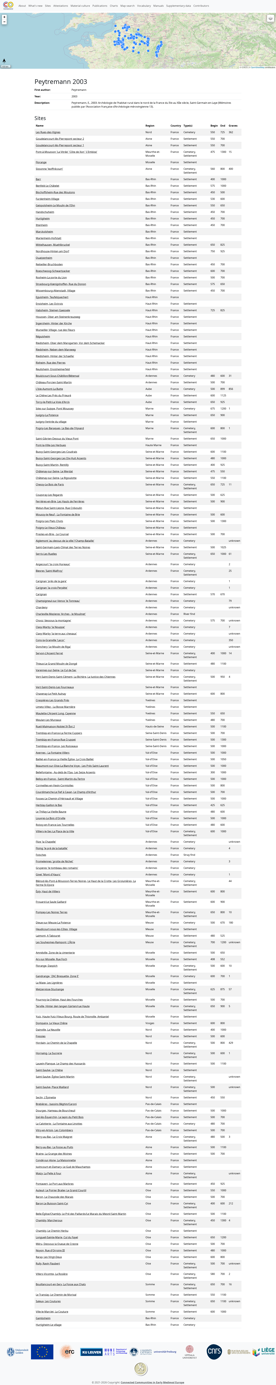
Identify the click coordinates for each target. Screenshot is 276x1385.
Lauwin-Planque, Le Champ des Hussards (60, 1063)
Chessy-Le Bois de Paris (50, 484)
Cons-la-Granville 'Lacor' (50, 640)
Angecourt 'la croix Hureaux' (53, 564)
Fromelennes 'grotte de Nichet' (54, 861)
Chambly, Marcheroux (49, 1220)
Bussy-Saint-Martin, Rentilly (52, 465)
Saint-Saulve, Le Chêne (49, 1070)
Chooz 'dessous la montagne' (53, 620)
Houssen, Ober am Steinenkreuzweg (58, 317)
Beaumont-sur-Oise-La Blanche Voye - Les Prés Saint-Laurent (72, 766)
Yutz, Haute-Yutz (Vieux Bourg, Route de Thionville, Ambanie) (72, 1016)
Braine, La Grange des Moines (54, 1153)
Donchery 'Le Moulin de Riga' (53, 646)
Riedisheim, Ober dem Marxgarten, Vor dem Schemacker (70, 343)
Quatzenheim (44, 258)
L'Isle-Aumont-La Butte (49, 389)
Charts (114, 6)
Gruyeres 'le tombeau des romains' (57, 868)
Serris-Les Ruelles (46, 554)
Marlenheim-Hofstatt (48, 238)
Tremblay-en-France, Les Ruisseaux (57, 746)
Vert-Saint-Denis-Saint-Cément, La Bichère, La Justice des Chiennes (75, 677)
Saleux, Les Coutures (48, 1301)
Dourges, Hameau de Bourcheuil (55, 1110)
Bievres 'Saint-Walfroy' (49, 571)
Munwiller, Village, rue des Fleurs (55, 330)
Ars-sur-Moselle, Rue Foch (51, 959)
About (22, 6)
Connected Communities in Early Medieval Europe (152, 1382)
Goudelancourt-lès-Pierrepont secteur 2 (60, 138)
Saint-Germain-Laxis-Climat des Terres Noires (63, 547)
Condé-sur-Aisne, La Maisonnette (56, 1160)
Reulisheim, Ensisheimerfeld (53, 369)
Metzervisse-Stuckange (50, 989)
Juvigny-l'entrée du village (51, 421)
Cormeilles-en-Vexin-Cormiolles (54, 785)
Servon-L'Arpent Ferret (49, 653)
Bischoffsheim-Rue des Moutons (55, 192)
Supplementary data (178, 6)
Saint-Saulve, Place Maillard (52, 1087)
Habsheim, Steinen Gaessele (53, 310)
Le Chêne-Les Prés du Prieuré (53, 395)
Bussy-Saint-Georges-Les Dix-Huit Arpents (61, 458)
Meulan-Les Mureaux (48, 720)
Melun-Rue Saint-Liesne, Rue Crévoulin (59, 508)
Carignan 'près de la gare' (51, 581)
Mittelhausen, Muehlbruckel (53, 244)
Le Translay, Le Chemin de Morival (56, 1294)
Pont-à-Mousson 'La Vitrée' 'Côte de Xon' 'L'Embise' (66, 152)
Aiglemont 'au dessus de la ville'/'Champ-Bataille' (65, 540)
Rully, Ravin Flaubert (48, 1263)
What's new (35, 6)
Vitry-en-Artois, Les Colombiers (54, 1130)
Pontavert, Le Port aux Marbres (55, 1184)
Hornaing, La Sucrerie (49, 1053)
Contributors (201, 6)
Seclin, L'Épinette (46, 1097)
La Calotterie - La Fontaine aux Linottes (59, 1123)
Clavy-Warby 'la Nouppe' (50, 627)
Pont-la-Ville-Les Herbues (51, 445)
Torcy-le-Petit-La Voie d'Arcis (53, 402)
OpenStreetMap (257, 67)
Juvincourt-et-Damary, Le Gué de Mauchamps (63, 1167)
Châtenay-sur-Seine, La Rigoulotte (56, 478)
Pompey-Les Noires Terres (51, 912)
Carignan (41, 594)
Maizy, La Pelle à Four (48, 1173)
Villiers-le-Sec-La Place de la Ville (55, 831)
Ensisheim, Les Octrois (49, 303)
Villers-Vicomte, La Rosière (52, 1274)
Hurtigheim (43, 218)
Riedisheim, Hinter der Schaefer (55, 356)
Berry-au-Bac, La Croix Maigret (54, 1137)
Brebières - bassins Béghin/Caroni (56, 1104)
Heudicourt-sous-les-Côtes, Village (56, 929)
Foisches (41, 855)
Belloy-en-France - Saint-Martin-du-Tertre (60, 779)
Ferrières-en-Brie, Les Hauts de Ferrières (60, 501)
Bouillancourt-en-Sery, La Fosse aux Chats (61, 1284)
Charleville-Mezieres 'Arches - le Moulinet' (61, 614)
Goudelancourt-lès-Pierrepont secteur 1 (60, 145)
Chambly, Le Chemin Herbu (52, 1231)
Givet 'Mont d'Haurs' (48, 874)
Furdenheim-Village (47, 199)
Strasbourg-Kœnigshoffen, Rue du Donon (61, 284)
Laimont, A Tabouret (48, 935)
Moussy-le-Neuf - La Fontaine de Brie (58, 514)
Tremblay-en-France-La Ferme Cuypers (59, 733)
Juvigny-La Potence (47, 415)
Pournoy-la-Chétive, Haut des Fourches (59, 999)
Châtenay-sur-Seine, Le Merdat (54, 471)
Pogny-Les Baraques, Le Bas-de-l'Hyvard (60, 428)
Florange (41, 162)
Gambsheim (43, 1318)
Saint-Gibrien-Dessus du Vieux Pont (57, 438)
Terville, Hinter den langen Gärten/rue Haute (63, 1006)
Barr (38, 179)
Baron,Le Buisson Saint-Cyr (52, 1203)
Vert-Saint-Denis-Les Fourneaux (55, 687)
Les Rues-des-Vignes (48, 132)
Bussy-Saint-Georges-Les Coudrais (56, 451)
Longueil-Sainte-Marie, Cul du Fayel (57, 1237)
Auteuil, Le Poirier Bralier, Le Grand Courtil (61, 1190)
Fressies (41, 1036)
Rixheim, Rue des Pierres (50, 362)
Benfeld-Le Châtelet (47, 185)
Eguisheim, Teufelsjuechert (52, 297)
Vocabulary (144, 6)
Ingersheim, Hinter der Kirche (54, 323)
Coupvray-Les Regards (49, 495)
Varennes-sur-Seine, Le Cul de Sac (56, 670)
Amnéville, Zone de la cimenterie (55, 952)
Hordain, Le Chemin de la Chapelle (56, 1043)
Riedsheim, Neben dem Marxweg (56, 349)
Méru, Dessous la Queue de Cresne (57, 1244)
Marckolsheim (44, 231)
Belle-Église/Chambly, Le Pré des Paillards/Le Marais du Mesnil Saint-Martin (81, 1214)
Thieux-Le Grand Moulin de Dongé (56, 663)
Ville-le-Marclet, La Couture (52, 1311)
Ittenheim (42, 225)
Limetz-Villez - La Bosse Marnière (55, 707)
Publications (99, 6)
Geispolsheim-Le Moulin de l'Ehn (55, 205)
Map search (127, 6)
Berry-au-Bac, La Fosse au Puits (54, 1147)
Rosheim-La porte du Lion (51, 277)
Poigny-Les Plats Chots (49, 521)
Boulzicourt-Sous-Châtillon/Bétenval (57, 376)
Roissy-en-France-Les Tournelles (55, 825)
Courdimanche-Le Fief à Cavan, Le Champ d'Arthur (66, 792)
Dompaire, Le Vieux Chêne (51, 1023)
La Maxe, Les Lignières (49, 982)
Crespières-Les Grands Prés (52, 700)
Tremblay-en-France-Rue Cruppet (56, 739)
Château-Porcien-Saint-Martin (54, 382)
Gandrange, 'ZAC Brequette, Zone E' (57, 976)
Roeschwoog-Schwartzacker (53, 271)
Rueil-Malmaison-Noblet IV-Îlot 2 (55, 726)
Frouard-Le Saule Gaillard (51, 902)
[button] (4, 17)
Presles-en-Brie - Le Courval (52, 534)
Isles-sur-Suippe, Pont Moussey (55, 408)
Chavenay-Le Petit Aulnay (51, 693)
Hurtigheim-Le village (48, 1324)
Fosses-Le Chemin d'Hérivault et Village (59, 798)
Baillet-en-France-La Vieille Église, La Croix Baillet (65, 759)
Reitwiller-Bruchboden (49, 264)
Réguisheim (43, 336)
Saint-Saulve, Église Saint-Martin (55, 1076)
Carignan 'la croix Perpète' (52, 587)
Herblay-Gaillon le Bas (49, 805)
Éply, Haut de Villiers (48, 891)
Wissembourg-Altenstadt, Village (55, 290)
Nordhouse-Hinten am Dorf (52, 251)
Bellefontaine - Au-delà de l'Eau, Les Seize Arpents (65, 772)
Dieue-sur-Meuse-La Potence (53, 922)
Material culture (80, 6)
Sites (48, 6)
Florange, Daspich (46, 966)
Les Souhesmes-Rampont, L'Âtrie (55, 942)
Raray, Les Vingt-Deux (49, 1257)
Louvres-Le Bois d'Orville (50, 818)
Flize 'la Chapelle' (46, 841)
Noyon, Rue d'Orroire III (50, 1250)
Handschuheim (45, 212)
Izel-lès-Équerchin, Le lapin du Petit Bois (60, 1117)
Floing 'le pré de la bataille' (52, 848)
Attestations (60, 6)
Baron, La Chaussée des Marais (54, 1197)
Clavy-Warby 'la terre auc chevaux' (56, 633)
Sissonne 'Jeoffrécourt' (49, 169)
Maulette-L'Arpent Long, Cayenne (56, 713)
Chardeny (41, 607)
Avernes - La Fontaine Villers (52, 752)
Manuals (158, 6)
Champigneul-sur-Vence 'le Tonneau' (58, 601)
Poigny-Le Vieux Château (50, 527)
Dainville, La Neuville (48, 1029)
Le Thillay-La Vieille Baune (51, 811)
